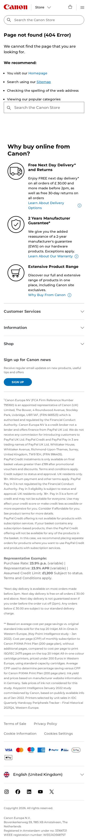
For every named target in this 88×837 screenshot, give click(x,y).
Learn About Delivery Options (46, 205)
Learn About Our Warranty (50, 256)
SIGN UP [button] (18, 382)
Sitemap (44, 82)
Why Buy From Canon (47, 295)
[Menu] (82, 7)
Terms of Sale (15, 724)
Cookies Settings (58, 733)
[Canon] (15, 6)
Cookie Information (20, 733)
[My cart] (70, 7)
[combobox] (44, 20)
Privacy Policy (45, 724)
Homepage (37, 73)
